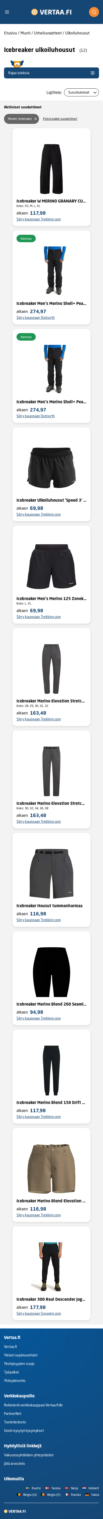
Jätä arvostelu (14, 1463)
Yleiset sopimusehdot (21, 1355)
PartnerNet (12, 1413)
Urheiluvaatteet (48, 32)
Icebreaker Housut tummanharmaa (49, 905)
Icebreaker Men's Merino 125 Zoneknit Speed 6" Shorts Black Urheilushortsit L (51, 598)
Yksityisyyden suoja (19, 1363)
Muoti (25, 32)
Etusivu (10, 32)
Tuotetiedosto (15, 1422)
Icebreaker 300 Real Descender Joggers (51, 1299)
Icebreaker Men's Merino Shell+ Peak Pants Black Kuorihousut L (51, 401)
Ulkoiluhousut (77, 32)
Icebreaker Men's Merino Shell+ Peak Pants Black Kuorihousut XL (51, 303)
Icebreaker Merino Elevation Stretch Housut (51, 700)
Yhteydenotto (15, 1380)
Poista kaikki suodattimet (60, 119)
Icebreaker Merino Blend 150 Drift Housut (51, 1102)
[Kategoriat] (9, 12)
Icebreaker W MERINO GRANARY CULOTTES (51, 201)
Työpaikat (11, 1372)
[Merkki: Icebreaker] (35, 118)
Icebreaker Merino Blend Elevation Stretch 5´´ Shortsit (51, 1200)
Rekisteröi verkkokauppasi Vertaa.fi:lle (33, 1405)
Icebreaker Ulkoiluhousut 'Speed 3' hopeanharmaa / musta (51, 500)
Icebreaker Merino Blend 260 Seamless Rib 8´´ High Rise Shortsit (51, 1004)
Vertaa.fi (10, 1346)
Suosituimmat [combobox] (78, 92)
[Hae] (94, 12)
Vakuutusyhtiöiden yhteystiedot (29, 1455)
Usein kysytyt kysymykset (24, 1430)
